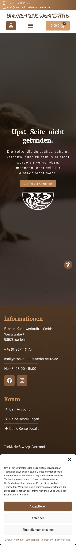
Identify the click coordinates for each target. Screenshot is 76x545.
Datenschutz (32, 539)
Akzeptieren (38, 506)
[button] (70, 459)
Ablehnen (38, 518)
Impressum (47, 539)
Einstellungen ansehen (38, 529)
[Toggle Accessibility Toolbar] (68, 264)
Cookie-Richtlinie (14, 539)
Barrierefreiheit (63, 539)
